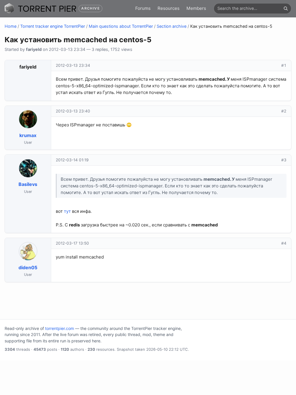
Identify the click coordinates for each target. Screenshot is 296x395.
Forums (143, 8)
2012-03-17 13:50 (72, 243)
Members (196, 8)
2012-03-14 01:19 (72, 160)
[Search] (285, 8)
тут (67, 211)
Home (10, 26)
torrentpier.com (59, 328)
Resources (169, 8)
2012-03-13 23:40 (73, 111)
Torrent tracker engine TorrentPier (52, 26)
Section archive (171, 26)
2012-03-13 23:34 (73, 65)
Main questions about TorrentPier (121, 26)
